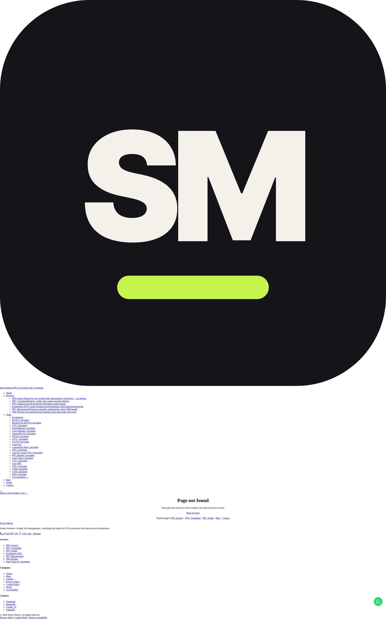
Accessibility (12, 590)
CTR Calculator (19, 471)
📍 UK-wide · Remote (30, 533)
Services (10, 395)
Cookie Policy (13, 584)
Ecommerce (17, 417)
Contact (9, 485)
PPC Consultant (193, 518)
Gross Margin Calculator (24, 431)
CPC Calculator (19, 466)
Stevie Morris (6, 523)
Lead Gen (17, 444)
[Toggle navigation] (1, 491)
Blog (8, 479)
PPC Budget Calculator (23, 455)
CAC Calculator (20, 461)
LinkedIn (10, 609)
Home (9, 393)
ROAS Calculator (20, 420)
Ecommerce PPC (14, 553)
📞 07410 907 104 (9, 533)
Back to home (193, 513)
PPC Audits (208, 518)
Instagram (10, 604)
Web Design (12, 559)
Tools (8, 414)
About (9, 482)
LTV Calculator (19, 425)
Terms (9, 587)
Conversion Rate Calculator (25, 447)
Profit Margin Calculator (23, 428)
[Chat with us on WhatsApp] (378, 601)
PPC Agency (177, 518)
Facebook (10, 601)
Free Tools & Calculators (18, 561)
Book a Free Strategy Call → (14, 493)
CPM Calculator (20, 469)
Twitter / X (11, 607)
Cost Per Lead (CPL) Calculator (27, 452)
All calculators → (20, 477)
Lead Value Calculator (22, 458)
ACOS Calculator (20, 442)
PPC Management (14, 556)
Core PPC (17, 463)
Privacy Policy (13, 581)
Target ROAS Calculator (24, 433)
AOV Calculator (20, 439)
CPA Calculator (19, 450)
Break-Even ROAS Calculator (26, 423)
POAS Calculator (20, 436)
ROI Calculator (19, 474)
